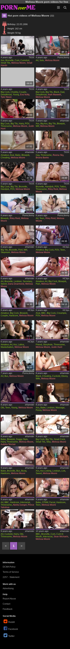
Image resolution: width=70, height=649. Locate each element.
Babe (17, 155)
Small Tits (5, 63)
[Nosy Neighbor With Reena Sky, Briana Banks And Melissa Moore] (52, 140)
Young (16, 94)
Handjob (5, 189)
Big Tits (49, 92)
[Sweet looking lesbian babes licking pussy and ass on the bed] (52, 455)
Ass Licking (45, 471)
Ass (2, 60)
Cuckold (56, 376)
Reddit (11, 622)
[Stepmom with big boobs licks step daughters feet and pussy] (17, 234)
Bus (6, 376)
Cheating (5, 157)
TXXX (31, 57)
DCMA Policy (9, 567)
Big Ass (44, 123)
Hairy (21, 123)
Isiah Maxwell (54, 94)
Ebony (64, 376)
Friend (39, 344)
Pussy (38, 410)
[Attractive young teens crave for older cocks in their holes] (17, 392)
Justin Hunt (56, 347)
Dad (62, 92)
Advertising (8, 588)
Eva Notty (24, 94)
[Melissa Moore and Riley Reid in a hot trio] (52, 171)
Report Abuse (9, 598)
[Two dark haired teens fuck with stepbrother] (52, 203)
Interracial (25, 502)
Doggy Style (22, 439)
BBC (43, 313)
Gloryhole (48, 344)
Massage (60, 407)
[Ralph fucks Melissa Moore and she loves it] (52, 424)
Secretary (27, 281)
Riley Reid (53, 189)
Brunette (9, 60)
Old (2, 407)
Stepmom (5, 252)
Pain (38, 284)
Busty (23, 471)
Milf (37, 126)
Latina (21, 344)
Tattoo (63, 186)
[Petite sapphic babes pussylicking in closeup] (52, 392)
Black (56, 92)
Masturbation (7, 347)
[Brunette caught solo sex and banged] (52, 45)
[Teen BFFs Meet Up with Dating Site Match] (52, 487)
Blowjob (61, 123)
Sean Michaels (61, 536)
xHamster (64, 120)
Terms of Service (11, 572)
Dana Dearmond (16, 284)
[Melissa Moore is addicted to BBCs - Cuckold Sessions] (52, 298)
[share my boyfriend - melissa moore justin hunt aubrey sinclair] (52, 329)
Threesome (6, 126)
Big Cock (5, 92)
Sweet (4, 284)
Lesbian (18, 281)
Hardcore (13, 315)
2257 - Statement (11, 577)
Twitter (11, 636)
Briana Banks (42, 157)
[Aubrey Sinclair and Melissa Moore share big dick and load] (17, 424)
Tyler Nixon (6, 97)
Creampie (61, 313)
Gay (37, 155)
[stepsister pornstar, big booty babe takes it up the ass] (52, 108)
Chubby (14, 92)
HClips (66, 247)
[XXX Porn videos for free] (18, 7)
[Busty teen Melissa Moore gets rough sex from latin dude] (17, 455)
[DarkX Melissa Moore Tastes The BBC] (52, 518)
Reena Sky (58, 155)
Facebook (13, 629)
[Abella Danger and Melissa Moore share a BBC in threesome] (17, 487)
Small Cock (59, 439)
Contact (6, 604)
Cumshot (24, 60)
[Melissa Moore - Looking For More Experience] (17, 171)
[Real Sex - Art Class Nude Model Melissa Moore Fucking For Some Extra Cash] (17, 329)
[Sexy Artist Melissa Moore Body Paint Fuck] (52, 266)
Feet (20, 250)
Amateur (5, 155)
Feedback (7, 609)
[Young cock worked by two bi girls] (17, 361)
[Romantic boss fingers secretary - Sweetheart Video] (17, 266)
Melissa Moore (18, 63)
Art (37, 60)
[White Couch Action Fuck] (17, 45)
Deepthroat (6, 94)
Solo (41, 60)
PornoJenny (63, 57)
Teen (41, 218)
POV (27, 123)
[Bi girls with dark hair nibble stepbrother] (17, 203)
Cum (17, 60)
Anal (12, 155)
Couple (22, 92)
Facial (52, 502)
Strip (48, 442)
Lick (63, 471)
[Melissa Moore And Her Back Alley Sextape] (52, 234)
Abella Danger (20, 505)
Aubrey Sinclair (8, 444)
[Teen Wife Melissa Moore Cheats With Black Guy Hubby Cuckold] (52, 361)
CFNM (45, 502)
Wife (38, 378)
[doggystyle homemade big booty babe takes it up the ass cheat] (17, 140)
